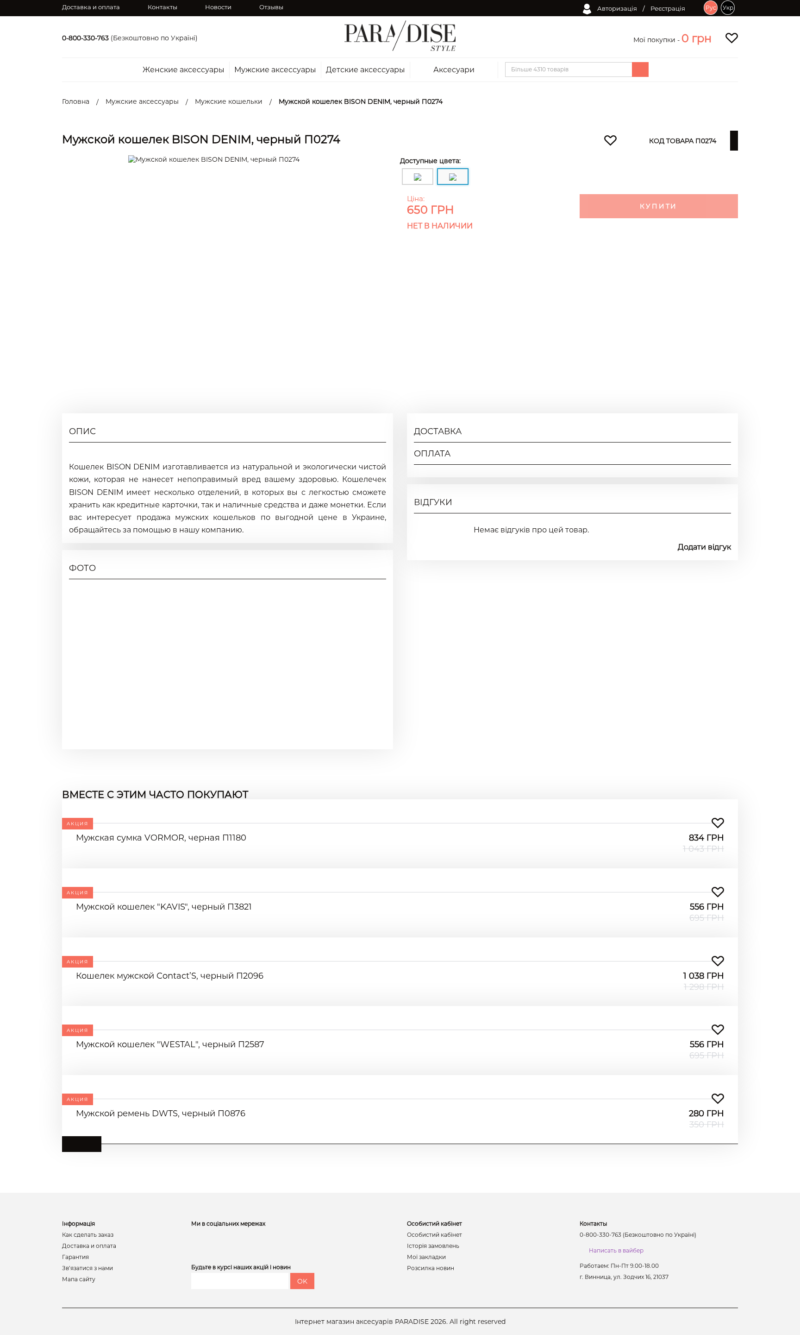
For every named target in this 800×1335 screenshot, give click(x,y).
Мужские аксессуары (275, 70)
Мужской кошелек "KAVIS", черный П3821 (164, 907)
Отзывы (271, 7)
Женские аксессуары (184, 70)
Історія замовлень (433, 1246)
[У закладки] (718, 823)
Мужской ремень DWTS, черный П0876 (160, 1113)
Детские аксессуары (365, 70)
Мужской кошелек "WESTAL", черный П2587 (170, 1044)
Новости (218, 7)
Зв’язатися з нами (87, 1268)
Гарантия (75, 1257)
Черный (717, 333)
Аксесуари (454, 70)
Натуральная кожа (699, 299)
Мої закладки (426, 1257)
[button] (696, 38)
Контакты (162, 7)
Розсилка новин (430, 1268)
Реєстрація (667, 8)
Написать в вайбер (616, 1250)
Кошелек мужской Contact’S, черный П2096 (169, 976)
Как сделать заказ (87, 1235)
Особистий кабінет (434, 1235)
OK (302, 1281)
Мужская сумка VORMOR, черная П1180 (161, 838)
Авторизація (616, 8)
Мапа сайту (78, 1279)
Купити (658, 206)
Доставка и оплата (91, 7)
